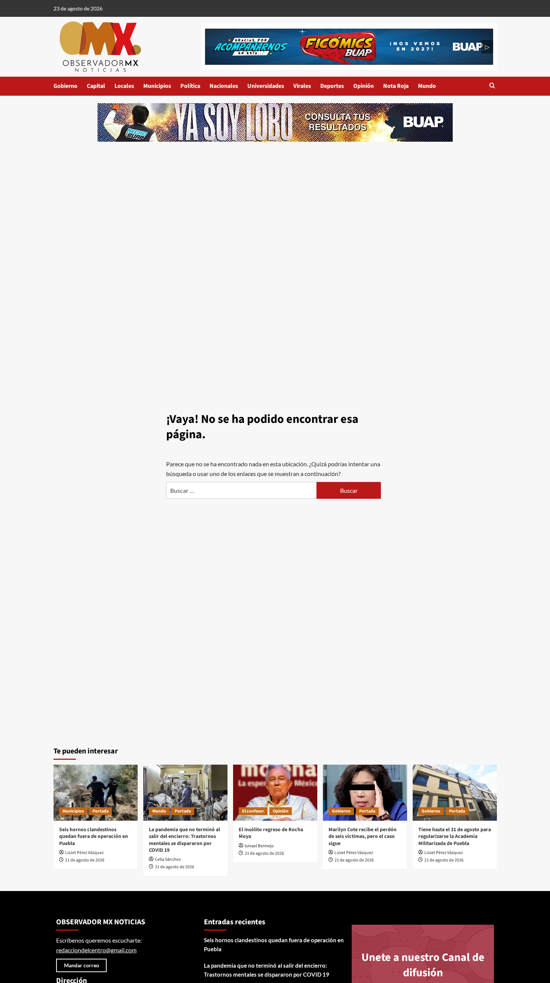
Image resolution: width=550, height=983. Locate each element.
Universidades (265, 86)
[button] (492, 86)
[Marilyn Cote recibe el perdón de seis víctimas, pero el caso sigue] (365, 793)
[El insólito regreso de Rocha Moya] (275, 793)
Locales (124, 86)
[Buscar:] (241, 490)
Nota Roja (396, 86)
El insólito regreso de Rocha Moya (271, 833)
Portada (100, 811)
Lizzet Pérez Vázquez (84, 853)
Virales (302, 86)
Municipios (157, 86)
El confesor (253, 811)
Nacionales (224, 86)
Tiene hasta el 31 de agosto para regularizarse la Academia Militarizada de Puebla (454, 836)
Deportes (332, 86)
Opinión (363, 86)
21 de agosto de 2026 (84, 860)
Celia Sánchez (168, 859)
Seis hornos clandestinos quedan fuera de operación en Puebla (93, 836)
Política (190, 86)
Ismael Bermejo (259, 846)
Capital (96, 86)
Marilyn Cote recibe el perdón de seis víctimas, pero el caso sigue (363, 836)
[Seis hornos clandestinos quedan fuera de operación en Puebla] (96, 793)
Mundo (427, 86)
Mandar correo (81, 965)
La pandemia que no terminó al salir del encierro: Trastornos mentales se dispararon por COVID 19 (184, 840)
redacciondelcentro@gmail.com (96, 949)
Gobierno (65, 86)
